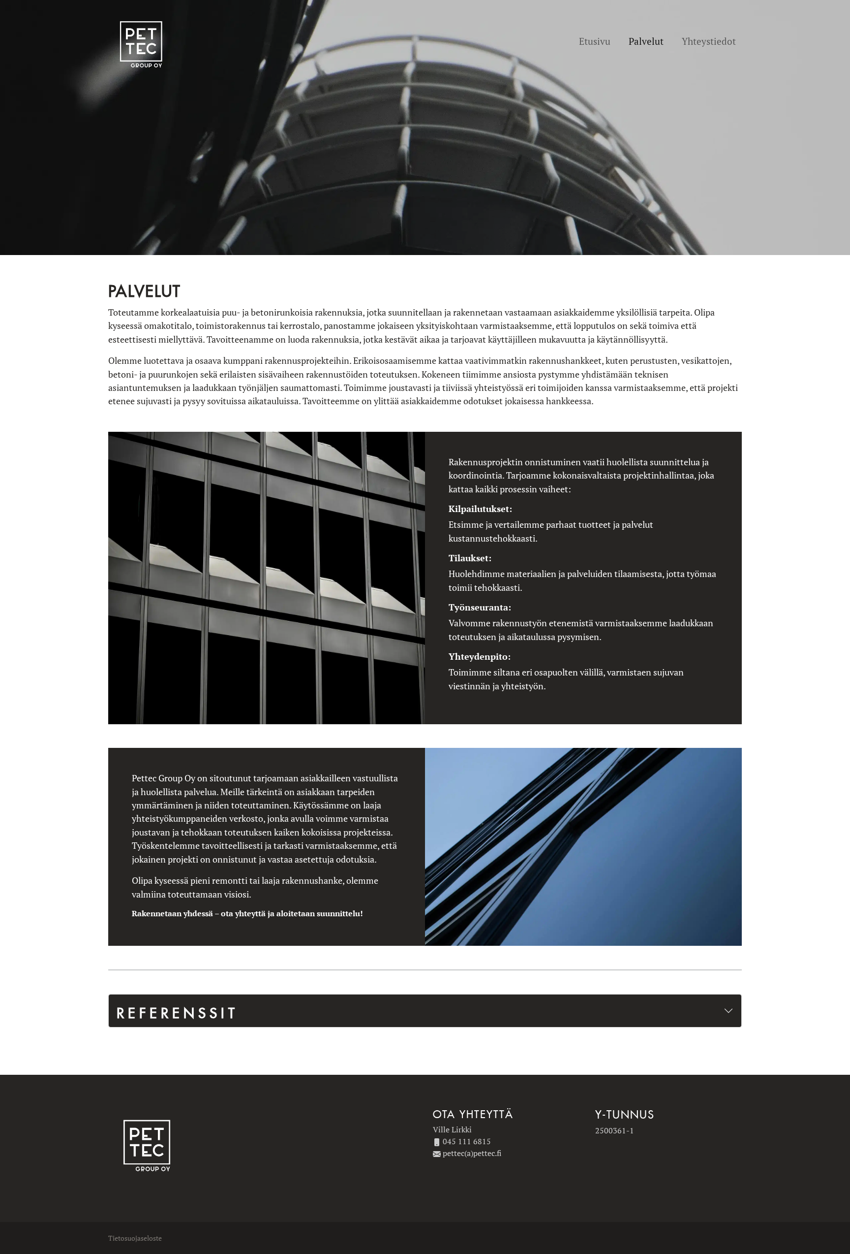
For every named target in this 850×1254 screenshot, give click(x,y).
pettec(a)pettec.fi (472, 1153)
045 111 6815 (467, 1141)
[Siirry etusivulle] (142, 42)
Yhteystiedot (709, 41)
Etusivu (594, 41)
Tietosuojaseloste (135, 1238)
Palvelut (646, 41)
